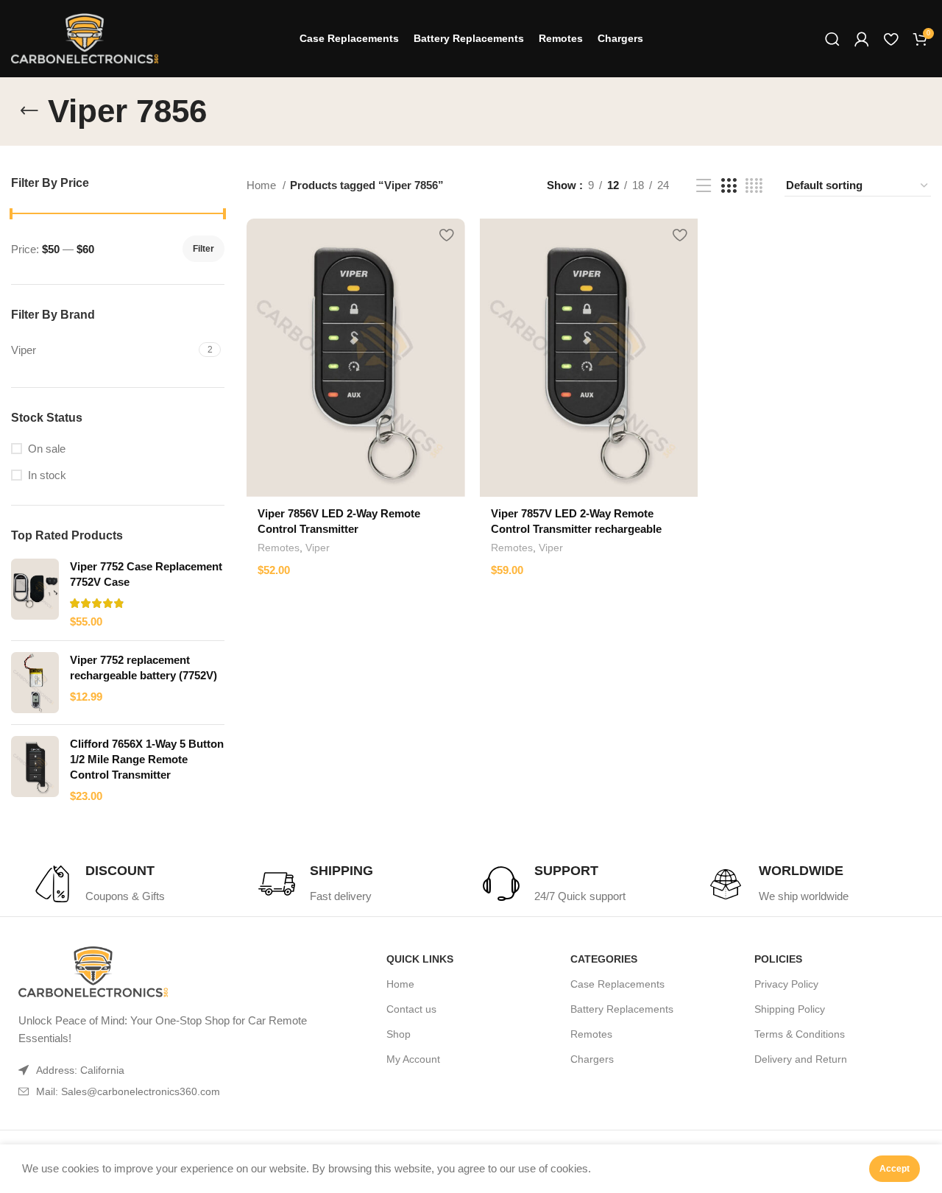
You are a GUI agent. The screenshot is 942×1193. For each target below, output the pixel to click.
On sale (46, 448)
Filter (203, 249)
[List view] (703, 186)
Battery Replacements (621, 1009)
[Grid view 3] (728, 186)
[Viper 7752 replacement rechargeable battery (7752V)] (35, 682)
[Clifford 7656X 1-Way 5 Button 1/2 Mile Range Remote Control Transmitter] (35, 770)
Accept (894, 1169)
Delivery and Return (800, 1059)
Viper (317, 547)
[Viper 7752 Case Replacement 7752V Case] (35, 594)
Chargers (592, 1059)
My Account (413, 1059)
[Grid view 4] (754, 186)
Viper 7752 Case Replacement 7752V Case (146, 574)
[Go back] (29, 111)
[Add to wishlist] (446, 235)
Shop (398, 1034)
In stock (47, 475)
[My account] (862, 39)
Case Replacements (617, 984)
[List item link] (167, 1091)
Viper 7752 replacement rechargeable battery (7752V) (143, 668)
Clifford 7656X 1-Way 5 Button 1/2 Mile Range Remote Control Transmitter (147, 759)
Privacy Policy (786, 984)
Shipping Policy (789, 1009)
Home (263, 185)
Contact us (411, 1009)
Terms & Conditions (799, 1034)
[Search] (832, 39)
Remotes (279, 547)
